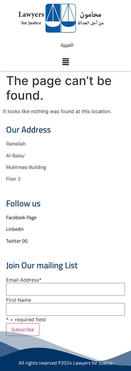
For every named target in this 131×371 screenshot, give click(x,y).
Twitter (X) (16, 240)
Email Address (23, 279)
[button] (65, 61)
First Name (18, 300)
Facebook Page (21, 217)
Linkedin (15, 229)
